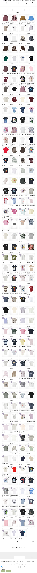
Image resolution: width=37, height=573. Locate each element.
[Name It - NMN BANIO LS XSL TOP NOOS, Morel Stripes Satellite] (14, 150)
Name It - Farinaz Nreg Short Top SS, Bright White (23, 410)
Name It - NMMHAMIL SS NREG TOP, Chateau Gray (14, 325)
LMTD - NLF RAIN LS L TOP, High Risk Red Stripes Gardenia (31, 251)
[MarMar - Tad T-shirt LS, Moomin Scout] (31, 18)
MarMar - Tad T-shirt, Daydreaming (22, 431)
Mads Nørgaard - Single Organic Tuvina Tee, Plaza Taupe (31, 272)
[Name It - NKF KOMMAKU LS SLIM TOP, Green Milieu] (23, 171)
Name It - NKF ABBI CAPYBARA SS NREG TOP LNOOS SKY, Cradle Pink (31, 83)
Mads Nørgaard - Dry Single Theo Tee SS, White (14, 83)
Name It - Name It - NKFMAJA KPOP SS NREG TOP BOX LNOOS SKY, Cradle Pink (23, 195)
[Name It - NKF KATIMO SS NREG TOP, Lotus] (6, 140)
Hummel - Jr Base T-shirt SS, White (13, 538)
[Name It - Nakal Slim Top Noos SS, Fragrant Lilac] (31, 416)
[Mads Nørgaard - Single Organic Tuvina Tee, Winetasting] (6, 79)
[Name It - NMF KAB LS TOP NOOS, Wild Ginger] (6, 69)
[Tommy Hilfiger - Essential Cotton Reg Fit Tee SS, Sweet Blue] (23, 491)
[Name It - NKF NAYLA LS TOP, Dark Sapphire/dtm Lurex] (6, 38)
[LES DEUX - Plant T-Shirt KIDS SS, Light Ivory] (14, 310)
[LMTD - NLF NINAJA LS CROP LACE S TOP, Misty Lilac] (31, 28)
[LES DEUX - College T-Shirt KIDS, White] (14, 28)
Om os (20, 0)
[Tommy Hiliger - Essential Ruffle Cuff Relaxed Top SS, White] (31, 427)
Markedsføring (19, 566)
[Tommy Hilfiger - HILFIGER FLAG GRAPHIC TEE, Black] (31, 59)
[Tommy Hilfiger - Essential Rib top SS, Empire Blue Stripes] (31, 491)
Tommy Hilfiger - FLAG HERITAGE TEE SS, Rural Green (6, 63)
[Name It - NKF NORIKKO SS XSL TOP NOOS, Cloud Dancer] (23, 28)
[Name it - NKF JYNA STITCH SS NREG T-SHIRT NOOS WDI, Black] (6, 191)
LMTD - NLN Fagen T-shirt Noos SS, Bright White (14, 442)
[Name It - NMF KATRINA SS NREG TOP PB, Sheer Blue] (31, 171)
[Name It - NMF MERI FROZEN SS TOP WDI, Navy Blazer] (14, 268)
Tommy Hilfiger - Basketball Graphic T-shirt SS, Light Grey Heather (6, 506)
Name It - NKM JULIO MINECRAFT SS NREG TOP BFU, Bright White (31, 124)
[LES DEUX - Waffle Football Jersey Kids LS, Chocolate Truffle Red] (14, 99)
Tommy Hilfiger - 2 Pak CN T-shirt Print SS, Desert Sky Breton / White (14, 506)
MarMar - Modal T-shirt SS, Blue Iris (22, 527)
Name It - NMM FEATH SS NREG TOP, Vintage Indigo (31, 378)
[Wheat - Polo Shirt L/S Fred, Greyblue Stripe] (23, 38)
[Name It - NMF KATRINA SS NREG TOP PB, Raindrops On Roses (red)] (6, 181)
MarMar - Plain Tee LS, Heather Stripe (13, 22)
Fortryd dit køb (33, 0)
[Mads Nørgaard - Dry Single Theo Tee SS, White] (14, 79)
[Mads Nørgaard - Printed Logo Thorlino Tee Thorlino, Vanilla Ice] (6, 470)
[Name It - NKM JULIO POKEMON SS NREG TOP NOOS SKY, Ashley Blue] (31, 150)
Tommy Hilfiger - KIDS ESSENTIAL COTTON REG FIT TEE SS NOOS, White (23, 144)
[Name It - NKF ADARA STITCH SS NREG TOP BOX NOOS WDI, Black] (23, 79)
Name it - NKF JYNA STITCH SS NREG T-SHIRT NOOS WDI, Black (6, 195)
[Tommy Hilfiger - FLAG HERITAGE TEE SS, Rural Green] (6, 59)
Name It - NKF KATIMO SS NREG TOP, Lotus (5, 144)
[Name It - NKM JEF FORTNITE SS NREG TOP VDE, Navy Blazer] (6, 160)
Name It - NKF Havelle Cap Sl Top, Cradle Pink (31, 346)
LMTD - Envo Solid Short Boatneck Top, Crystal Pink (6, 527)
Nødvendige (2, 566)
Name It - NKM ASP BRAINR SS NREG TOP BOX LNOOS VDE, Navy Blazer (14, 73)
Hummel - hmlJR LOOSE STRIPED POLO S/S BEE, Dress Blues (6, 346)
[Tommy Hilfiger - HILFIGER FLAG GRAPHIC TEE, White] (23, 59)
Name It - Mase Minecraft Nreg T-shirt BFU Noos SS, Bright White (6, 516)
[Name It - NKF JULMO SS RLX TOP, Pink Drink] (6, 224)
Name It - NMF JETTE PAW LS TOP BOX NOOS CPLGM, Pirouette (6, 134)
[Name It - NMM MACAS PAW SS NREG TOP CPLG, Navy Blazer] (14, 247)
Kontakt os (28, 0)
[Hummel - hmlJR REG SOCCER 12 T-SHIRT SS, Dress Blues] (23, 110)
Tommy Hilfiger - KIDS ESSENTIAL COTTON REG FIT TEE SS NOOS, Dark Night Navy (31, 144)
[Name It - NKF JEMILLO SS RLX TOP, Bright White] (6, 268)
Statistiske (19, 567)
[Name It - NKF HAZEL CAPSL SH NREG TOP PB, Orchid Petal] (23, 321)
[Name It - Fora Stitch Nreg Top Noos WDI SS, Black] (14, 480)
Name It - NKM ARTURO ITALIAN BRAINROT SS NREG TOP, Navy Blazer (14, 293)
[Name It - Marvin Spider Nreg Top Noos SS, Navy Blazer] (23, 480)
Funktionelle (2, 567)
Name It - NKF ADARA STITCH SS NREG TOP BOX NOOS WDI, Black (23, 83)
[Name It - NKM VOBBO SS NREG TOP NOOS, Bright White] (23, 130)
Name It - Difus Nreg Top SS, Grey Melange (5, 495)
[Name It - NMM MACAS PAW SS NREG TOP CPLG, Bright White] (23, 247)
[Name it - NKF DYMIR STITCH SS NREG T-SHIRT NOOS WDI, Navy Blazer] (14, 191)
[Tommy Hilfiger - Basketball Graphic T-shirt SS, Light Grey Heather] (6, 502)
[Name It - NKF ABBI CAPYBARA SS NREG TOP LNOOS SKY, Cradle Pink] (31, 79)
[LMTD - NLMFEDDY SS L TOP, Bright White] (14, 171)
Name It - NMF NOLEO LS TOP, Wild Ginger (5, 22)
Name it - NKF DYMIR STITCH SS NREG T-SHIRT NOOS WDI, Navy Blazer (14, 195)
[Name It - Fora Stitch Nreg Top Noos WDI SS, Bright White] (6, 480)
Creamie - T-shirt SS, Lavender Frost (5, 463)
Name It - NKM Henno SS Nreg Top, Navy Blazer (14, 346)
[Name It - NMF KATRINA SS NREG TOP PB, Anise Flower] (14, 181)
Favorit (30, 0)
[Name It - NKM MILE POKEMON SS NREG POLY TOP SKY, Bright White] (14, 236)
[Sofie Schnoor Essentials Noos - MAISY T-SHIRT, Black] (14, 89)
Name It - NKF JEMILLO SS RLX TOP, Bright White (6, 272)
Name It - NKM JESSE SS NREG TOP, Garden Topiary (23, 240)
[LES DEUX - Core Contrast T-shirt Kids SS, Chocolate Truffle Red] (31, 99)
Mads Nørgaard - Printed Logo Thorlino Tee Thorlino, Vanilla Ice (6, 474)
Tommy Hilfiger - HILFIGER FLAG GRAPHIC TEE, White (23, 63)
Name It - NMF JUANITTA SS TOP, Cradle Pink (31, 205)
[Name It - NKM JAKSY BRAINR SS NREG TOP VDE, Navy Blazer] (31, 89)
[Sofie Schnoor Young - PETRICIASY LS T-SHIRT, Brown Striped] (14, 49)
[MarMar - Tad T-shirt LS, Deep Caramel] (23, 18)
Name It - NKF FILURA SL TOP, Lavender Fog (23, 378)
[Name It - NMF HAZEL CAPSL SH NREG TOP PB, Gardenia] (31, 310)
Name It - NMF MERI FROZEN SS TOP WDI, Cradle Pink (23, 272)
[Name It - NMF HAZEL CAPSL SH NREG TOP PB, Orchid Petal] (23, 310)
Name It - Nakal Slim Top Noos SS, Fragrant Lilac (31, 421)
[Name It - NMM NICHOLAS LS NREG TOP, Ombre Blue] (31, 49)
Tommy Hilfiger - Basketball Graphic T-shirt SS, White (14, 495)
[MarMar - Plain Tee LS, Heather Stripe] (14, 18)
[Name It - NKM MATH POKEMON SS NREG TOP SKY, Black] (6, 247)
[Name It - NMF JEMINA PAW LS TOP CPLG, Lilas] (14, 130)
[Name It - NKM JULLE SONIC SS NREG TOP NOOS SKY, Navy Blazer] (6, 171)
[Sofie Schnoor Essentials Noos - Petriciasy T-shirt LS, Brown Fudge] (23, 49)
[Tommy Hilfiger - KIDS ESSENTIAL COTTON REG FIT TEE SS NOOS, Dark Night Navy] (31, 140)
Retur (23, 0)
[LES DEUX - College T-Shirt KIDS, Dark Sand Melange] (6, 28)
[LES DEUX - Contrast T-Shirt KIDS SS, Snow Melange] (6, 278)
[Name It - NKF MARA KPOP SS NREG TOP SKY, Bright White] (6, 212)
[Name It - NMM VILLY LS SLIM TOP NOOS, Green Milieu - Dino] (14, 160)
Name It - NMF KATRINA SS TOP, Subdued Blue (31, 134)
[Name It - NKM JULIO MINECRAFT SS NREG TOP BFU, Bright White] (31, 120)
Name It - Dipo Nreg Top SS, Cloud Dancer (14, 516)
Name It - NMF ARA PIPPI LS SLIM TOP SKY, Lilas (23, 73)
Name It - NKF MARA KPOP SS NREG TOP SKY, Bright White (6, 216)
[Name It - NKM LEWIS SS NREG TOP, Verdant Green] (6, 99)
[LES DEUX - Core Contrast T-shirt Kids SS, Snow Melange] (6, 110)
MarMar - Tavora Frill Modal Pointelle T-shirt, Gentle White (14, 431)
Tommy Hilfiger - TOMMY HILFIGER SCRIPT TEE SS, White (14, 63)
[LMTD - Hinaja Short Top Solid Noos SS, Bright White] (6, 406)
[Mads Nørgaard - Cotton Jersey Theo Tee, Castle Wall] (31, 459)
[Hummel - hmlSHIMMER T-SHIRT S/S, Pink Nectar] (31, 110)
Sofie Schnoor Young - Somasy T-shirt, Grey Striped (14, 453)
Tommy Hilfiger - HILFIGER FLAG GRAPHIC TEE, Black (31, 63)
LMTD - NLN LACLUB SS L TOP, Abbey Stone (31, 195)
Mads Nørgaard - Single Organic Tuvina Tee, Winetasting (6, 83)
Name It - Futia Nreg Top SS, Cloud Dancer (14, 410)
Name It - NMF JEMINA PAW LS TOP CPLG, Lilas (14, 134)
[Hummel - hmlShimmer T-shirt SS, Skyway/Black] (14, 110)
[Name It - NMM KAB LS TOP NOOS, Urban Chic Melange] (23, 181)
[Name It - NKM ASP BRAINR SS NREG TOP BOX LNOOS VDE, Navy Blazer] (14, 69)
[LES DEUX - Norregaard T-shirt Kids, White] (14, 459)
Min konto (26, 0)
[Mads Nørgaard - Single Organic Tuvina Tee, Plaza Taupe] (31, 268)
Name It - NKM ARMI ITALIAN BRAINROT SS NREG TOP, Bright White (23, 293)
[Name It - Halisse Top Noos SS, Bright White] (14, 416)
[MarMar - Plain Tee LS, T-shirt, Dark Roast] (6, 49)
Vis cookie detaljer (3, 569)
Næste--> (33, 541)
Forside (19, 0)
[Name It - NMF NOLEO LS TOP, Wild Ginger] (6, 18)
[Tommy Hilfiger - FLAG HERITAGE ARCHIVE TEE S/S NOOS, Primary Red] (6, 150)
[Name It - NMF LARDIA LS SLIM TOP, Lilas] (23, 89)
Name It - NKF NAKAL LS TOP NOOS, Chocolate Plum (14, 144)
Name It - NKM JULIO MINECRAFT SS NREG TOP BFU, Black (23, 124)
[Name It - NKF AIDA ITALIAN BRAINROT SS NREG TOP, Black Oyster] (14, 278)
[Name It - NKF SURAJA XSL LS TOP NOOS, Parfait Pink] (6, 374)
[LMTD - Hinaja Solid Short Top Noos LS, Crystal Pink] (14, 523)
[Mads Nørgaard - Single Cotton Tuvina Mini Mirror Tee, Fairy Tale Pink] (31, 69)
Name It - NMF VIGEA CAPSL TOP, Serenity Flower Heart (14, 205)
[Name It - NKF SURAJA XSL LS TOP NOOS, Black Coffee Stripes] (23, 160)
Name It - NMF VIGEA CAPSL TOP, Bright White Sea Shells (23, 205)
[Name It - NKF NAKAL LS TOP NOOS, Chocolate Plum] (14, 140)
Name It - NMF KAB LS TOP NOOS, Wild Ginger (6, 73)
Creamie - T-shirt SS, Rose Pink (4, 431)
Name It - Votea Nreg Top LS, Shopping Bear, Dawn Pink (31, 527)
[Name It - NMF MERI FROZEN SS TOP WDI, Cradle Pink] (23, 268)
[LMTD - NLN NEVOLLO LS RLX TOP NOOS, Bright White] (14, 38)
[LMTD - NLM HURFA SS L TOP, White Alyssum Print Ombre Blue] (6, 236)
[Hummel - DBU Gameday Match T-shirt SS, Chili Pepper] (6, 201)
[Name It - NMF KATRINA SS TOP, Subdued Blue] (31, 130)
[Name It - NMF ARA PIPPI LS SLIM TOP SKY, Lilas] (23, 69)
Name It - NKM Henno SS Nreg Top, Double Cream (23, 346)
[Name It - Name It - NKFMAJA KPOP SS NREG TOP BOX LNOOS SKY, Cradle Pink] (23, 191)
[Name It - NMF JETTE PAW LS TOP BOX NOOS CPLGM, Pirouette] (6, 130)
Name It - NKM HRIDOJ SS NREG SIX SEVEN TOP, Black (6, 314)
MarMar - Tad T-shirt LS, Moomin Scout (30, 22)
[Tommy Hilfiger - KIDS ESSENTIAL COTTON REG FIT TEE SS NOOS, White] (23, 140)
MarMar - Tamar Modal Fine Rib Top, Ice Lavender (6, 325)
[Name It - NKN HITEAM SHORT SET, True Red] (31, 289)
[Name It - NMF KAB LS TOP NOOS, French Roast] (23, 150)
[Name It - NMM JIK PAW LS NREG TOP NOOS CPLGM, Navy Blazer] (14, 120)
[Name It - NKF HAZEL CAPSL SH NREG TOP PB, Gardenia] (31, 321)
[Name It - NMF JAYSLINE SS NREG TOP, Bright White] (31, 257)
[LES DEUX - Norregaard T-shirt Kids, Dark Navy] (23, 459)
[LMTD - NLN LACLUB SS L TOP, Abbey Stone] (31, 191)
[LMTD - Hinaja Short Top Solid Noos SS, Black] (31, 395)
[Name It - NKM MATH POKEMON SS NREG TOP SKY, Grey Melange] (31, 236)
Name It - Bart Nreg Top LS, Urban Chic (30, 516)
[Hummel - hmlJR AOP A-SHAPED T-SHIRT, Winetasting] (31, 160)
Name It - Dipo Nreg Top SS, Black (22, 516)
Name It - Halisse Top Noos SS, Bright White (14, 421)
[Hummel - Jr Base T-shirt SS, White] (14, 533)
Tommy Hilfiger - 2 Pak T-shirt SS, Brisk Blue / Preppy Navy (23, 506)
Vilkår (22, 0)
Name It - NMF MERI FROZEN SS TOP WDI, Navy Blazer (14, 272)
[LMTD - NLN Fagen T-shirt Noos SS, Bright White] (14, 438)
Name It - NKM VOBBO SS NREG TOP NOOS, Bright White (23, 134)
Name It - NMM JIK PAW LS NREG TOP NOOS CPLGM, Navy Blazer (14, 124)
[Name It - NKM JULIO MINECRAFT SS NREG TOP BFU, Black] (23, 120)
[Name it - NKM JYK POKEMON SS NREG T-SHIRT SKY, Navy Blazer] (31, 181)
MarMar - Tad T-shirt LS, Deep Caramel (22, 22)
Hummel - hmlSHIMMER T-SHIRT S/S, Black (5, 124)
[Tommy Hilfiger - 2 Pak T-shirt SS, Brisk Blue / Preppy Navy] (23, 502)
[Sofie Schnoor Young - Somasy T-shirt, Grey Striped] (14, 448)
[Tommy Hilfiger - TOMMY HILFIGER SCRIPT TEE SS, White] (14, 59)
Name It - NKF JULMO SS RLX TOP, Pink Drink (6, 230)
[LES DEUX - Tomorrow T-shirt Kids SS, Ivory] (23, 99)
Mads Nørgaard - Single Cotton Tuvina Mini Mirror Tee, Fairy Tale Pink (31, 73)
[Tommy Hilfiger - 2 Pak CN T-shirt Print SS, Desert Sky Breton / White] (14, 502)
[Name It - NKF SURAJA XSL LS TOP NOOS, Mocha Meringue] (14, 374)
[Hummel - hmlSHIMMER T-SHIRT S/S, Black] (6, 120)
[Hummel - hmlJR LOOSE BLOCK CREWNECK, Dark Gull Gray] (6, 89)
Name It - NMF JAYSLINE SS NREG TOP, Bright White (31, 262)
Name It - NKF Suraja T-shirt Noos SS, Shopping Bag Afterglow (6, 293)
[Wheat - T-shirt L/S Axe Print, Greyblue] (31, 38)
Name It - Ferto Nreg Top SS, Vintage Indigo (31, 410)
